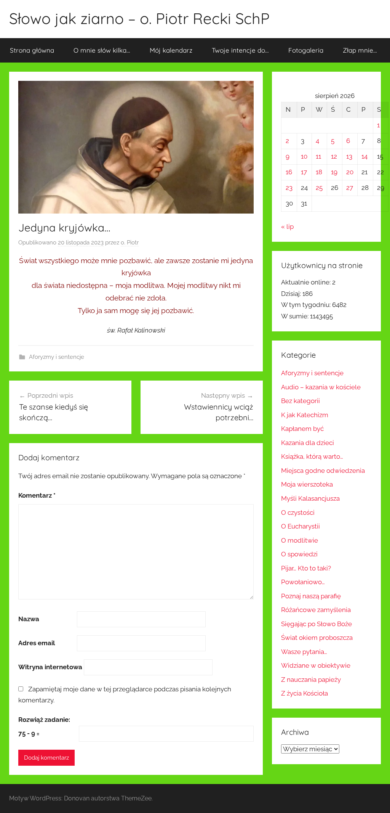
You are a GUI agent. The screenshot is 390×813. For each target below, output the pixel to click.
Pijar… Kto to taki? (306, 568)
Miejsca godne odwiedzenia (323, 470)
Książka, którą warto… (312, 456)
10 (304, 156)
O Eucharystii (300, 526)
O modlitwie (299, 540)
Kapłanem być (302, 428)
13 (349, 156)
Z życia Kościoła (304, 693)
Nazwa (28, 619)
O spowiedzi (299, 554)
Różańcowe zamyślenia (316, 610)
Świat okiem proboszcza (317, 637)
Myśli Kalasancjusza (310, 498)
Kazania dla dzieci (307, 443)
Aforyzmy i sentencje (56, 356)
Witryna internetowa (50, 667)
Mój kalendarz (171, 50)
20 (349, 172)
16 (289, 172)
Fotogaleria (305, 50)
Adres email (36, 643)
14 (364, 156)
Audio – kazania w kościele (321, 387)
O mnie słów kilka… (102, 50)
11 (318, 156)
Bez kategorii (300, 401)
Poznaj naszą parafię (311, 596)
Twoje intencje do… (240, 50)
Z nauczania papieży (311, 679)
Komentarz (37, 495)
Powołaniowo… (303, 582)
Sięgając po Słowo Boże (316, 624)
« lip (287, 226)
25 (319, 187)
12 (334, 156)
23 (289, 187)
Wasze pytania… (304, 652)
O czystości (298, 512)
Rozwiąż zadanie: (44, 719)
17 (304, 172)
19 (334, 172)
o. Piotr (130, 242)
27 (349, 187)
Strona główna (32, 50)
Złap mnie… (360, 50)
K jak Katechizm (304, 415)
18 (319, 172)
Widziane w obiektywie (315, 665)
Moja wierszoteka (307, 484)
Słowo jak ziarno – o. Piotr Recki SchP (139, 18)
